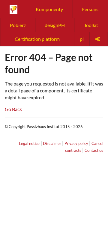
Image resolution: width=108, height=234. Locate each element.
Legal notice (29, 143)
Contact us (94, 150)
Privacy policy (76, 143)
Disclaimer (52, 143)
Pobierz (18, 25)
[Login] (98, 39)
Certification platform (37, 39)
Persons (90, 9)
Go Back (13, 109)
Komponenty (49, 9)
